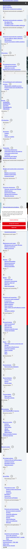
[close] (4, 17)
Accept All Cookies (14, 223)
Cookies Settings (14, 219)
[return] (4, 14)
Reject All (14, 227)
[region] (14, 219)
